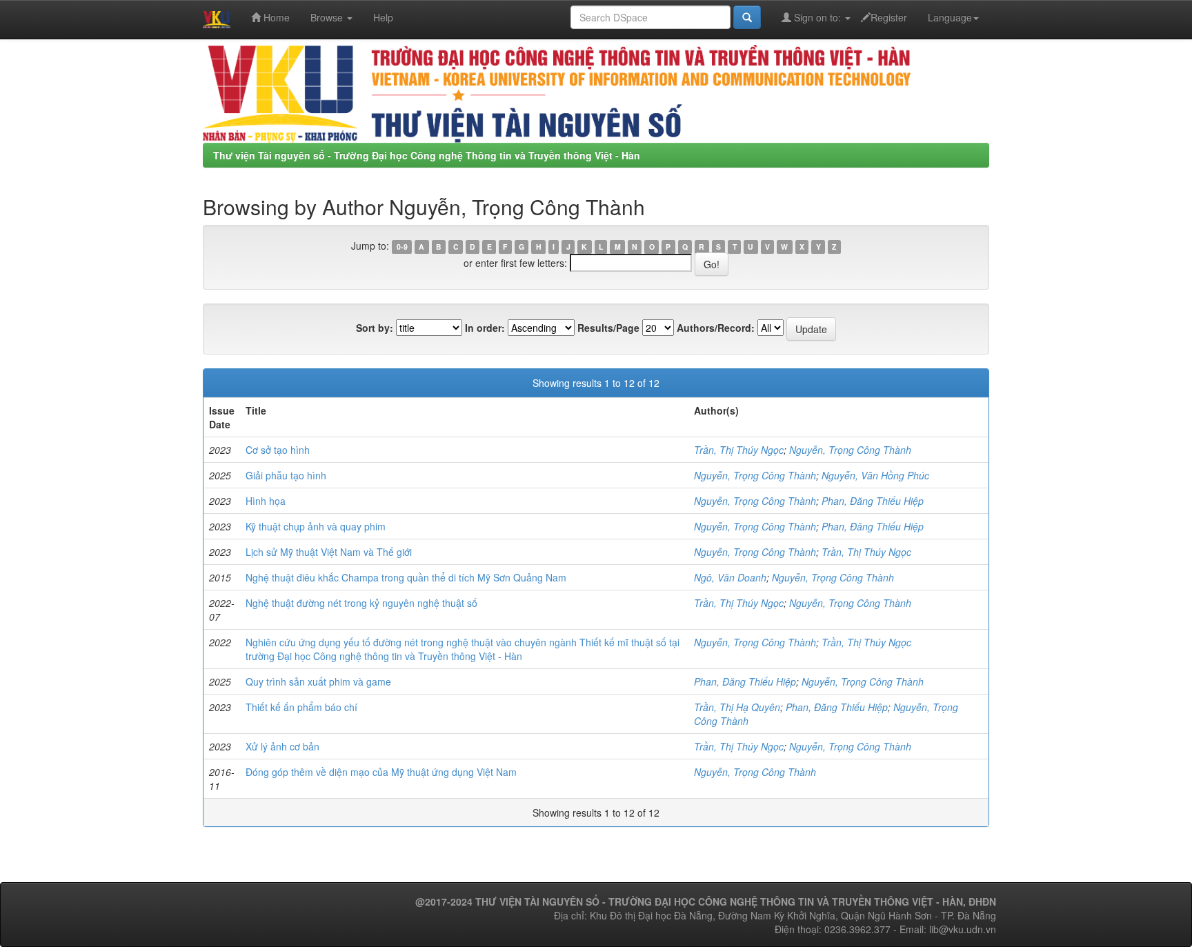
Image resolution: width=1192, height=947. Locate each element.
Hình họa (266, 501)
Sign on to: (817, 17)
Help (383, 17)
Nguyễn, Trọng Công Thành (850, 450)
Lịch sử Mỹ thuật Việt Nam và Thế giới (329, 552)
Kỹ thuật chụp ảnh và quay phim (316, 526)
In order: (485, 328)
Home (275, 17)
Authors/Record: (716, 328)
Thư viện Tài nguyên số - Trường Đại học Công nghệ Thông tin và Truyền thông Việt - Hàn (426, 155)
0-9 (402, 246)
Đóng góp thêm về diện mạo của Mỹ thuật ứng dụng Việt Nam (381, 772)
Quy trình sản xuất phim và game (318, 681)
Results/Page (608, 328)
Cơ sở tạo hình (278, 450)
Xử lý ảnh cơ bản (282, 746)
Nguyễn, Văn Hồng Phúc (875, 475)
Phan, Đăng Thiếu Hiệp (873, 501)
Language (950, 17)
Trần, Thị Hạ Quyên (737, 707)
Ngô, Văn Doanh (730, 577)
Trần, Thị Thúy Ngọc (739, 450)
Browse (328, 17)
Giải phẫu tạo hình (286, 475)
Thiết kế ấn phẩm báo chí (301, 707)
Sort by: (374, 328)
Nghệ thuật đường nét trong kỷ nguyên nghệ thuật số (361, 603)
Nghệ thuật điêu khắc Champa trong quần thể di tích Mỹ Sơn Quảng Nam (406, 577)
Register (889, 17)
